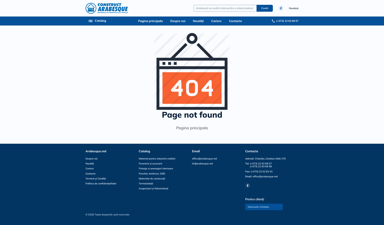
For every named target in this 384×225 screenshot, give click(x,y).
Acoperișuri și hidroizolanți (153, 188)
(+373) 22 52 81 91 (262, 171)
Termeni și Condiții (96, 178)
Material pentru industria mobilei (157, 158)
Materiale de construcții (152, 178)
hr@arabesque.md (202, 163)
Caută (264, 8)
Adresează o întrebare (258, 207)
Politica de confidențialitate (101, 183)
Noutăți (198, 21)
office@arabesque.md (204, 158)
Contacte (235, 21)
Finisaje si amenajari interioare (156, 168)
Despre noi (177, 21)
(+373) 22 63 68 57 (261, 163)
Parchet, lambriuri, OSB (152, 173)
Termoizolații (146, 183)
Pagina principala (150, 21)
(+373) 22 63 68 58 (261, 166)
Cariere (216, 21)
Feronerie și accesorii (150, 163)
